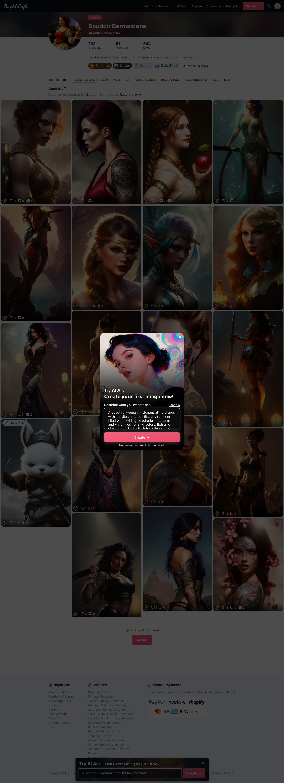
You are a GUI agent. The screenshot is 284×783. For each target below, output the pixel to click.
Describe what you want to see (127, 405)
